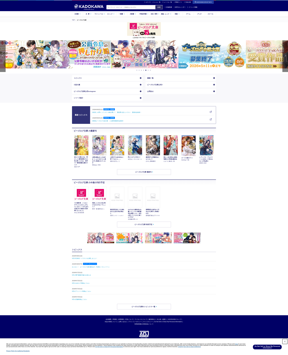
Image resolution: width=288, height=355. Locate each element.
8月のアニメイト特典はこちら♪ (81, 291)
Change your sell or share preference (189, 346)
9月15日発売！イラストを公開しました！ (84, 258)
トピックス (78, 78)
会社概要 (108, 319)
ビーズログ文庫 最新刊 (143, 172)
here (236, 344)
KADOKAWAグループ (174, 319)
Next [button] (285, 56)
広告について (129, 319)
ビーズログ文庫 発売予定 (143, 224)
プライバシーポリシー (135, 321)
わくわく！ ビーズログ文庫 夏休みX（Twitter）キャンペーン (91, 267)
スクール (210, 14)
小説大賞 (77, 85)
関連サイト (178, 2)
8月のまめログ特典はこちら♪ (81, 283)
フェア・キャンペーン (90, 263)
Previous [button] (3, 56)
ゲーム (188, 14)
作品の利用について (111, 321)
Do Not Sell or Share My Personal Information (168, 321)
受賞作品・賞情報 (109, 109)
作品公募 (188, 2)
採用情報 (121, 319)
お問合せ (150, 91)
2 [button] (139, 70)
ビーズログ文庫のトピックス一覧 (143, 306)
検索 (159, 7)
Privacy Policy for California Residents (18, 351)
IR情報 (115, 319)
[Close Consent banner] (284, 341)
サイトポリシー (148, 321)
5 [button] (146, 70)
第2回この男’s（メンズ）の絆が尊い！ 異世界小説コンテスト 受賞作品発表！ (116, 112)
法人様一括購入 (161, 319)
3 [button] (142, 70)
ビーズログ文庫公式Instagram (85, 91)
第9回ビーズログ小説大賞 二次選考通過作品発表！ (108, 121)
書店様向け (152, 319)
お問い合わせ (122, 321)
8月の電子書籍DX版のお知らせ (81, 275)
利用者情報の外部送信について (144, 324)
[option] (76, 54)
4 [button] (144, 70)
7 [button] (151, 70)
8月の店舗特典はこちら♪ (79, 299)
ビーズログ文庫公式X (154, 85)
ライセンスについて (141, 319)
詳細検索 (169, 7)
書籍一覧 (150, 78)
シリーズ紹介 (78, 98)
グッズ (199, 14)
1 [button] (137, 70)
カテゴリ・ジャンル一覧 (153, 2)
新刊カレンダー (180, 7)
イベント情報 (193, 7)
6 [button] (148, 70)
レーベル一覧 (168, 2)
